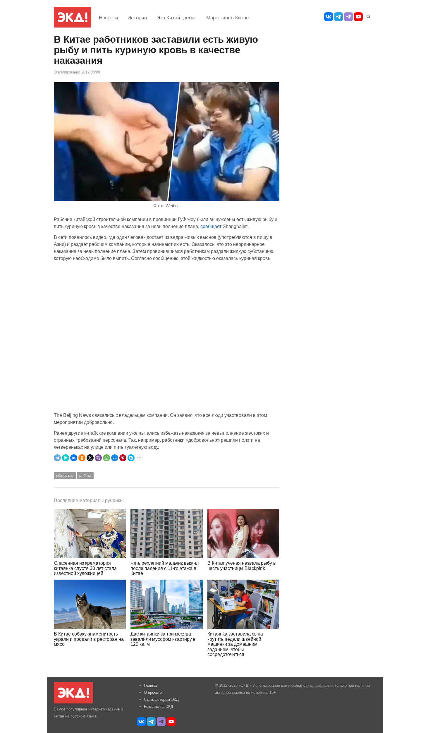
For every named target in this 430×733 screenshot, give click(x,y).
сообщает (211, 226)
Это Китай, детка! (176, 17)
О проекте (153, 692)
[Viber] (98, 457)
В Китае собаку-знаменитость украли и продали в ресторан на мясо (89, 639)
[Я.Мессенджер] (65, 457)
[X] (90, 457)
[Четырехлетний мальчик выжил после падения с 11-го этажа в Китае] (166, 533)
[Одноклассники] (81, 457)
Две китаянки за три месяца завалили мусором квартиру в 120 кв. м (163, 639)
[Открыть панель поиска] (367, 15)
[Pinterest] (122, 457)
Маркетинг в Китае (227, 17)
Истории (137, 17)
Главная (151, 685)
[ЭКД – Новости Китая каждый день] (72, 17)
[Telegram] (57, 457)
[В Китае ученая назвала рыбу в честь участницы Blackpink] (243, 533)
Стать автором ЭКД (161, 699)
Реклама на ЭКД (158, 706)
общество (64, 475)
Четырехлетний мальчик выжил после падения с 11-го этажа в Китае (164, 568)
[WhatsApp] (106, 457)
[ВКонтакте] (73, 457)
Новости (108, 17)
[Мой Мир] (114, 457)
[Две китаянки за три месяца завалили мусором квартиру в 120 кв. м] (166, 604)
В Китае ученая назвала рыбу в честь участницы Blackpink (241, 566)
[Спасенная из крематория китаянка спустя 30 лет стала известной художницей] (90, 533)
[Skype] (131, 457)
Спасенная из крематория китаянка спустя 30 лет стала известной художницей (85, 568)
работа (85, 475)
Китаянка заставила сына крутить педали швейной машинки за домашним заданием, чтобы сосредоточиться (235, 644)
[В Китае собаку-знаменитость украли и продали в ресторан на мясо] (90, 604)
